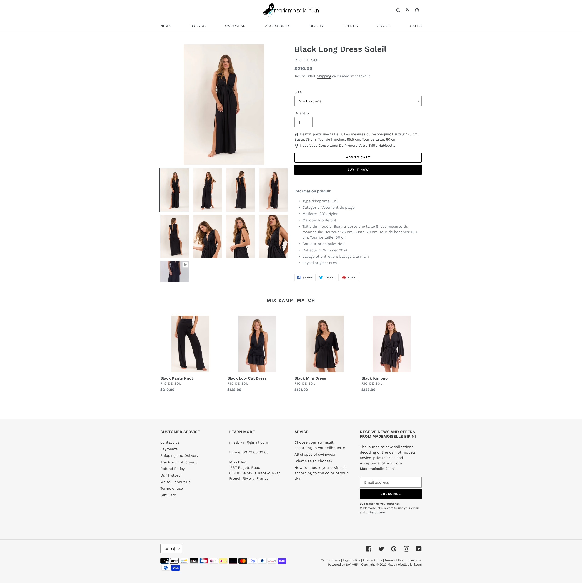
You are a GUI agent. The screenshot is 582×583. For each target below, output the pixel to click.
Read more (377, 512)
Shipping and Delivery (179, 455)
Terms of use (171, 488)
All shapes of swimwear (315, 454)
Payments (169, 449)
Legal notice (351, 560)
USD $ (170, 549)
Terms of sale (330, 560)
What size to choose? (313, 461)
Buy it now (358, 169)
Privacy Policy (372, 560)
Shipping (324, 76)
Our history (170, 475)
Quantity (302, 113)
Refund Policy (172, 469)
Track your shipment (178, 462)
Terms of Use (394, 560)
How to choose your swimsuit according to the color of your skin (321, 473)
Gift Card (168, 495)
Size (298, 92)
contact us (169, 442)
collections (414, 560)
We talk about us (175, 482)
